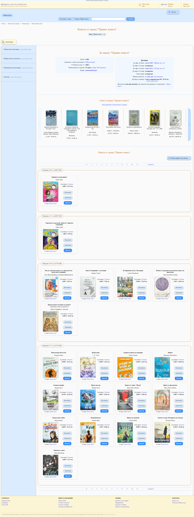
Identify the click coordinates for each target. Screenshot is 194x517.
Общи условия (62, 500)
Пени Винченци (59, 453)
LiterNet (87, 0)
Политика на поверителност (65, 506)
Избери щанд (7, 15)
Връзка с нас (175, 500)
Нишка (170, 352)
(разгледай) (90, 62)
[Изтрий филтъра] (104, 34)
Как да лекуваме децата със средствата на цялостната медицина (58, 271)
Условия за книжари (63, 504)
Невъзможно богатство (58, 352)
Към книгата (68, 192)
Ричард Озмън (58, 355)
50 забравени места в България (133, 270)
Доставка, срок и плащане (121, 500)
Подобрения (5, 502)
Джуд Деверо (59, 420)
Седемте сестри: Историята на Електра (170, 418)
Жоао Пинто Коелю (133, 388)
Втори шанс (96, 352)
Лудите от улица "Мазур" (133, 385)
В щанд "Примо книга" (82, 19)
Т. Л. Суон (96, 355)
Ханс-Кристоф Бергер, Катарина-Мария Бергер (58, 275)
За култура (106, 0)
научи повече (151, 81)
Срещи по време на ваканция (133, 352)
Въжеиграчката (96, 418)
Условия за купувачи (63, 502)
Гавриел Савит (95, 273)
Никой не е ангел (59, 450)
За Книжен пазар (6, 500)
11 (137, 164)
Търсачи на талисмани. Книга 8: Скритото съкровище (59, 223)
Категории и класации (13, 23)
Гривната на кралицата (59, 177)
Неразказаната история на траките (59, 305)
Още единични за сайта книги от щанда (114, 105)
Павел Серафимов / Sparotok (59, 309)
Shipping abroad (119, 502)
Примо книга (53, 203)
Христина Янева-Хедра (170, 275)
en (156, 81)
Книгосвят (100, 0)
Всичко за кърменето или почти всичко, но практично (170, 271)
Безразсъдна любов (58, 418)
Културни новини (94, 0)
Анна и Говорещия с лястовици (96, 270)
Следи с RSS (5, 504)
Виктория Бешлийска (170, 355)
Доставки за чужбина (120, 504)
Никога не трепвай (133, 418)
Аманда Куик (96, 420)
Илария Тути (59, 388)
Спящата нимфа (58, 385)
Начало (3, 23)
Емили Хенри (133, 355)
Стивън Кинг (133, 420)
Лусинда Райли (170, 420)
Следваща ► (151, 164)
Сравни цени (68, 197)
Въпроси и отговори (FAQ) (122, 506)
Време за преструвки (170, 385)
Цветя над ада (95, 385)
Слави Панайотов (133, 273)
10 (132, 164)
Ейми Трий (59, 179)
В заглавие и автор (65, 19)
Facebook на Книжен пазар (179, 502)
